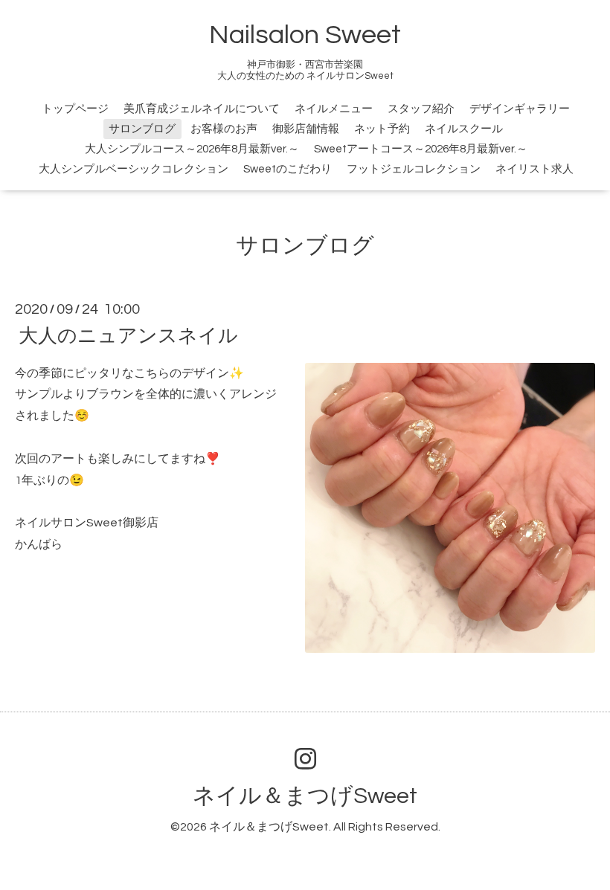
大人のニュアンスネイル (128, 335)
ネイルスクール (464, 129)
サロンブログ (142, 129)
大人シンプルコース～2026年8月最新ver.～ (192, 149)
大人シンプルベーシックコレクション (133, 169)
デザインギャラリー (519, 109)
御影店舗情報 (305, 129)
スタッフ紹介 (421, 109)
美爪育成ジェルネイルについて (201, 109)
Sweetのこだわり (287, 169)
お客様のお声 (223, 129)
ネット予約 (382, 129)
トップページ (75, 109)
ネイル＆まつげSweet (305, 795)
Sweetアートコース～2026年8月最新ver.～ (420, 149)
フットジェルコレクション (414, 169)
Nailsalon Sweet (305, 35)
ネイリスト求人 (534, 169)
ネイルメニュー (334, 109)
